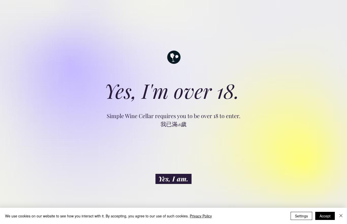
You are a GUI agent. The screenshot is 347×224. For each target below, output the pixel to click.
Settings (301, 215)
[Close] (341, 216)
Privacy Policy (201, 215)
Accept (325, 215)
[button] (173, 179)
